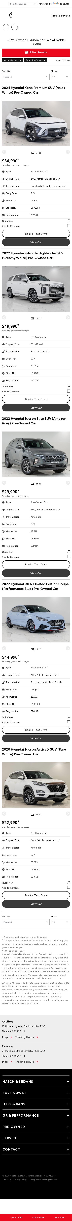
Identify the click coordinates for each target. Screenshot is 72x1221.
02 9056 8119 (17, 1031)
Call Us (6, 26)
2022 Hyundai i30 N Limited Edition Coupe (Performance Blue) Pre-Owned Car (35, 586)
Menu (67, 26)
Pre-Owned (14, 1126)
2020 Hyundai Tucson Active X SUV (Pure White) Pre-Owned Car (34, 751)
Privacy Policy (20, 1179)
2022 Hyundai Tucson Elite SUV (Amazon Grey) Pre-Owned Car (34, 420)
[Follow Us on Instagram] (10, 1165)
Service (10, 1137)
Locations (14, 26)
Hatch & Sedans (18, 1081)
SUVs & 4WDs (15, 1092)
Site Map (7, 1179)
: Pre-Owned (34, 60)
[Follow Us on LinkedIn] (16, 1165)
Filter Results (38, 52)
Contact (11, 1149)
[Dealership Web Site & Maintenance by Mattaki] (9, 1186)
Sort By (6, 71)
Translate (64, 3)
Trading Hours (24, 1037)
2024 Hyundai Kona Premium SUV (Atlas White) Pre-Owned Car (33, 89)
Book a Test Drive (36, 233)
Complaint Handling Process (43, 1179)
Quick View (7, 220)
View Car (36, 242)
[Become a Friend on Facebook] (4, 1165)
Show (54, 71)
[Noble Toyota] (7, 15)
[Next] (68, 152)
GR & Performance (21, 1115)
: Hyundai (11, 60)
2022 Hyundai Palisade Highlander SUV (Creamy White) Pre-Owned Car (32, 255)
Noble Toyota (61, 15)
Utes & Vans (14, 1103)
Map (5, 1037)
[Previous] (4, 152)
